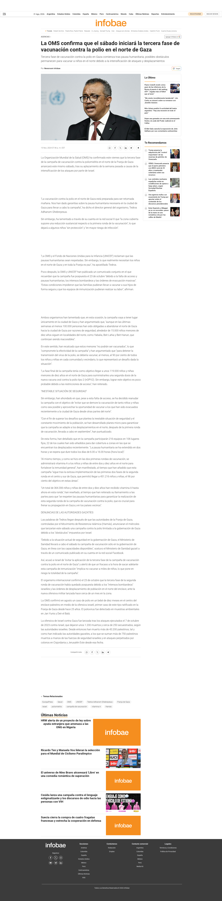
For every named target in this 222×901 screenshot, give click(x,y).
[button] (4, 14)
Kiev (113, 31)
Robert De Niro (58, 31)
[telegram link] (56, 863)
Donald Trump (105, 31)
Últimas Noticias (142, 14)
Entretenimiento (168, 14)
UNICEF (79, 702)
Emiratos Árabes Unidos (139, 31)
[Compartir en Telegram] (131, 148)
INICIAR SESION (212, 14)
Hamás (109, 706)
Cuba (131, 14)
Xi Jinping (95, 31)
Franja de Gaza (123, 702)
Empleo (112, 851)
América (84, 848)
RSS (83, 878)
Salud (60, 702)
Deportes (155, 14)
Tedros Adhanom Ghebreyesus (99, 702)
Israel (44, 706)
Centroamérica (112, 14)
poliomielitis (57, 706)
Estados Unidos (63, 14)
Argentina (51, 14)
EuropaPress (47, 702)
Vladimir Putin (155, 31)
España (86, 14)
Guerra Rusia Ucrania (169, 31)
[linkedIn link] (61, 863)
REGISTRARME (195, 14)
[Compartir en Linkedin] (126, 148)
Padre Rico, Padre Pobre (74, 31)
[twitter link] (56, 858)
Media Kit (140, 866)
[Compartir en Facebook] (115, 148)
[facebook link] (50, 858)
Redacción (112, 848)
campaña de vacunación (77, 706)
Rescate (87, 31)
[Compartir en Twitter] (120, 148)
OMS (69, 702)
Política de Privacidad (168, 851)
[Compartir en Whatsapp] (109, 148)
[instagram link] (61, 858)
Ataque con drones (123, 31)
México (94, 14)
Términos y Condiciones (168, 848)
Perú (102, 14)
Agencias (45, 37)
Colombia (76, 14)
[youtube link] (50, 863)
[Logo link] (111, 23)
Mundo (124, 14)
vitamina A (96, 706)
